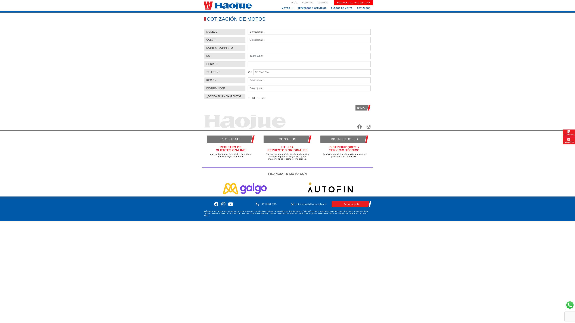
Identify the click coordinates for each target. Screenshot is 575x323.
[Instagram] (223, 204)
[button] (287, 8)
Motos (286, 8)
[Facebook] (216, 204)
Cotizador (364, 8)
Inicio (294, 3)
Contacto (323, 3)
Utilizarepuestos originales (287, 148)
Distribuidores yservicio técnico (344, 148)
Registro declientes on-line (230, 148)
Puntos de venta (341, 8)
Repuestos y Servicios (312, 8)
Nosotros (307, 3)
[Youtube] (230, 204)
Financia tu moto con (287, 173)
